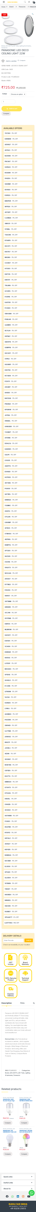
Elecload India (9, 1039)
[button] (33, 14)
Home (3, 7)
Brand (11, 7)
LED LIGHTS (8, 46)
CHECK (28, 940)
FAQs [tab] (22, 1003)
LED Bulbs (26, 1097)
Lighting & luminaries (25, 46)
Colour (4, 94)
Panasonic (22, 7)
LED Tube (15, 46)
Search (25, 2)
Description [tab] (7, 1003)
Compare (22, 60)
